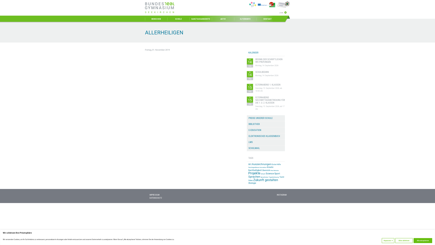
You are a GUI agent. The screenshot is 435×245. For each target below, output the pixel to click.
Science (270, 173)
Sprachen (254, 176)
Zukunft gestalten (265, 180)
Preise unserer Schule (261, 118)
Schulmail (254, 148)
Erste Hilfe (276, 164)
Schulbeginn (262, 72)
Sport (277, 173)
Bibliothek (254, 124)
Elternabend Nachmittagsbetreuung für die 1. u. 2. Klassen (270, 100)
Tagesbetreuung (274, 177)
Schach (263, 174)
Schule (178, 19)
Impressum (155, 195)
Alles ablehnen (404, 240)
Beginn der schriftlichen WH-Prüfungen (269, 60)
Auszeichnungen (261, 164)
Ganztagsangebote (200, 19)
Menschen (156, 19)
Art (249, 164)
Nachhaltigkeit (255, 170)
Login (281, 13)
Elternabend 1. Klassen (267, 84)
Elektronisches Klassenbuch (264, 136)
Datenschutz (156, 198)
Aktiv (223, 19)
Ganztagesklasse (253, 167)
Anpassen (387, 240)
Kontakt (267, 19)
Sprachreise (264, 177)
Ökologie (252, 183)
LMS (251, 142)
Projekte (254, 173)
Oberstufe (266, 170)
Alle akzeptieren (423, 240)
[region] (217, 237)
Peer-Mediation (275, 170)
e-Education (255, 130)
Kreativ (270, 167)
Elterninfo (245, 19)
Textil (281, 177)
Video (250, 180)
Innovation (263, 167)
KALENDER (253, 52)
